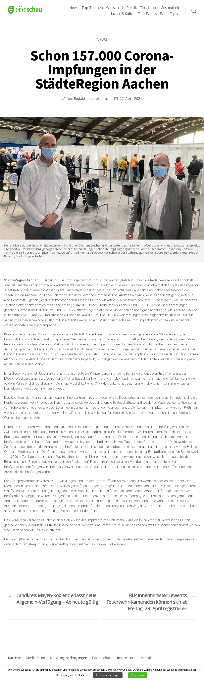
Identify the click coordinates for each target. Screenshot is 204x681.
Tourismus (149, 8)
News (73, 8)
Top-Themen (92, 8)
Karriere (14, 657)
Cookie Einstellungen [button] (107, 675)
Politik (132, 8)
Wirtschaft (114, 8)
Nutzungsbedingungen (68, 657)
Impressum (126, 657)
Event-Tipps (169, 14)
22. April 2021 (131, 98)
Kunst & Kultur (123, 14)
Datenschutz (102, 657)
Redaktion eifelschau (91, 98)
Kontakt (146, 657)
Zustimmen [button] (137, 675)
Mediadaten (35, 657)
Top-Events (147, 14)
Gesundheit (170, 8)
